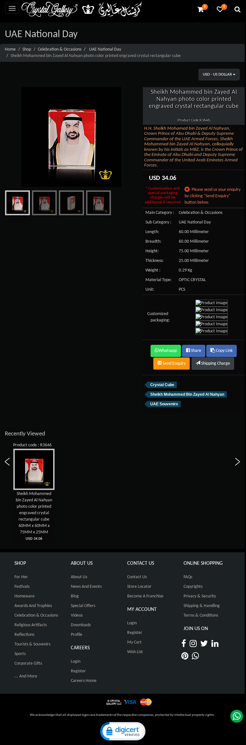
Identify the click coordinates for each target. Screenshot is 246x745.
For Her (21, 577)
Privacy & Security (200, 596)
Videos (77, 615)
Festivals (21, 586)
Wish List (135, 652)
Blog (75, 596)
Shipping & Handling (202, 605)
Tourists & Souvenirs (32, 644)
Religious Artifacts (30, 625)
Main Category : (159, 212)
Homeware (24, 596)
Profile (76, 634)
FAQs (188, 577)
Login (75, 661)
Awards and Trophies (33, 605)
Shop (26, 49)
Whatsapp (168, 350)
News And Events (86, 586)
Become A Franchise (145, 596)
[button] (122, 732)
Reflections (24, 634)
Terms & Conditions (201, 615)
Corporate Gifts (28, 663)
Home (10, 49)
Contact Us (137, 577)
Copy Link (224, 350)
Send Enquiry (174, 363)
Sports (20, 654)
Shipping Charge (215, 363)
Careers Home (83, 680)
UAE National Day (105, 49)
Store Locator (139, 586)
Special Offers (83, 605)
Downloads (81, 625)
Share (195, 350)
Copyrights (193, 586)
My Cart (134, 642)
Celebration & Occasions (59, 49)
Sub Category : (158, 222)
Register (78, 671)
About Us (79, 577)
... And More (25, 676)
